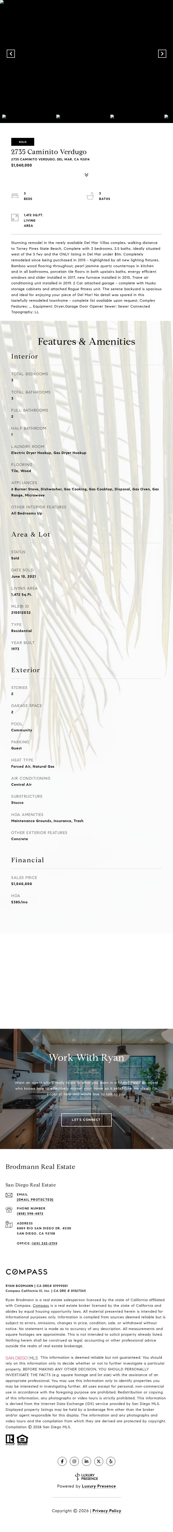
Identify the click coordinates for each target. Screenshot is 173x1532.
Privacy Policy (107, 1510)
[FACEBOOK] (62, 1461)
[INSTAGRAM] (74, 1461)
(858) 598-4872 (30, 1214)
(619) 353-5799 (44, 1243)
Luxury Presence (99, 1486)
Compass (41, 1305)
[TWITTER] (98, 1461)
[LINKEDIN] (86, 1461)
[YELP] (110, 1461)
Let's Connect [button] (86, 1120)
